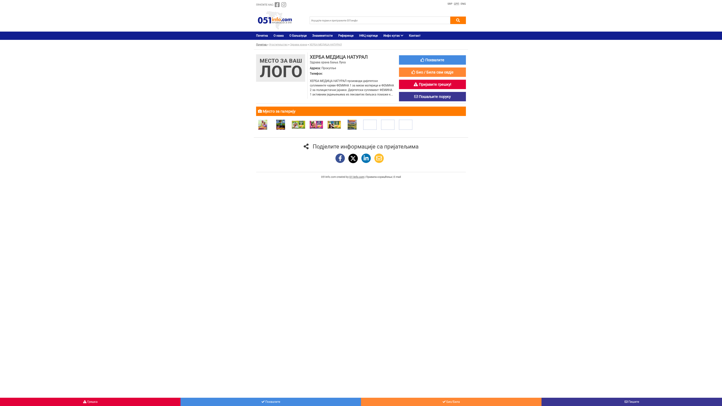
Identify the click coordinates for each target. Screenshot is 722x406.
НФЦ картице (368, 35)
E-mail (397, 176)
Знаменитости (322, 35)
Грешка (92, 402)
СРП (456, 3)
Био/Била (453, 402)
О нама (279, 35)
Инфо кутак (392, 35)
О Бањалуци (298, 35)
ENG (463, 3)
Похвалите (272, 402)
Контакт (415, 35)
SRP (449, 3)
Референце (345, 35)
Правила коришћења (379, 176)
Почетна (262, 35)
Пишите (633, 402)
